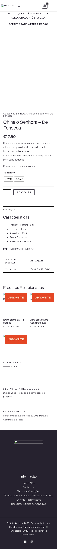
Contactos (28, 487)
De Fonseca (36, 260)
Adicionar (24, 192)
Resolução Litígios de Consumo (28, 503)
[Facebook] (25, 541)
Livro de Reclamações (28, 499)
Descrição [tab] (9, 209)
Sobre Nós (28, 483)
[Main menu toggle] (19, 6)
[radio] (8, 179)
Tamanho (9, 172)
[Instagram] (31, 541)
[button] (52, 6)
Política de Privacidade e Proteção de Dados (28, 495)
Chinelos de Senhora (37, 113)
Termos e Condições (28, 491)
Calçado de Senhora (14, 113)
